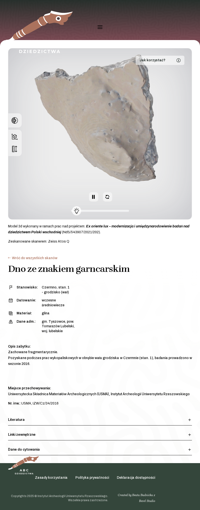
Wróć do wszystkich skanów (34, 258)
